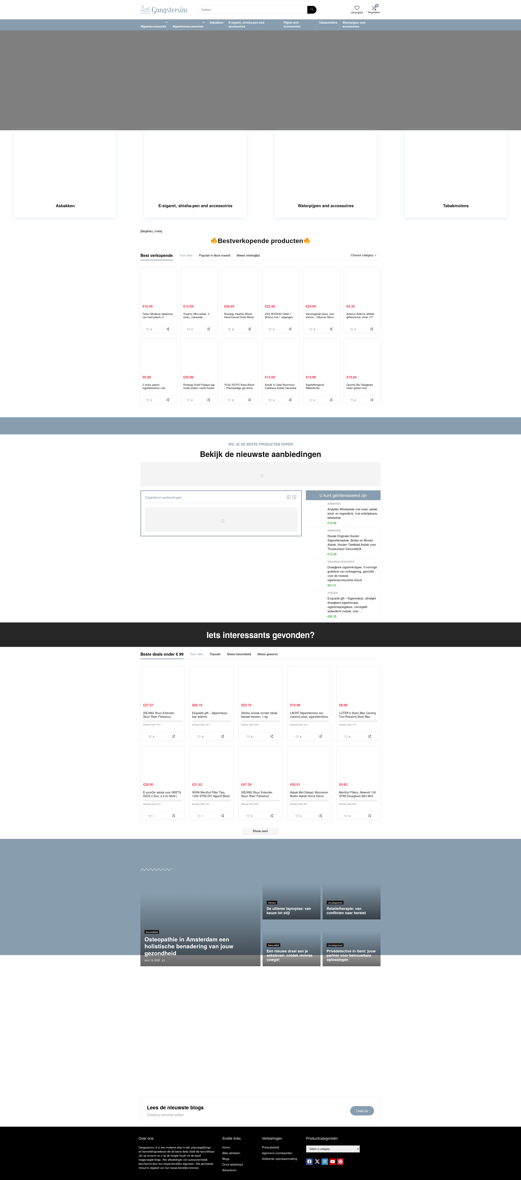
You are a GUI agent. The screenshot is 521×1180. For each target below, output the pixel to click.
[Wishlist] (357, 7)
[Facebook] (309, 1161)
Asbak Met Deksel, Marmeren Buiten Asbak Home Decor (309, 794)
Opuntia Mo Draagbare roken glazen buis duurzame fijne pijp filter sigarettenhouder (360, 389)
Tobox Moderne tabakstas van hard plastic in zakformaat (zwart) (157, 317)
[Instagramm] (325, 1161)
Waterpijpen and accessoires (354, 24)
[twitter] (317, 1161)
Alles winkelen (231, 1153)
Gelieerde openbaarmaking (279, 1159)
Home (226, 1147)
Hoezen (332, 592)
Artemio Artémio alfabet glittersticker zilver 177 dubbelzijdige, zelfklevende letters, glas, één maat (362, 318)
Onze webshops (232, 1164)
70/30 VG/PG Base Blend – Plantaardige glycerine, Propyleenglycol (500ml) (239, 388)
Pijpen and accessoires (292, 24)
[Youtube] (332, 1161)
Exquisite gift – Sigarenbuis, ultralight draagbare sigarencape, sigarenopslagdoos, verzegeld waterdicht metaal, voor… (351, 604)
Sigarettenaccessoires (188, 26)
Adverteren (229, 1170)
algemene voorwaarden (277, 1153)
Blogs (225, 1159)
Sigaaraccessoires (153, 26)
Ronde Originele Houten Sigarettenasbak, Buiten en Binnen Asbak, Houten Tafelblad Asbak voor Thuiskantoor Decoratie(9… (351, 542)
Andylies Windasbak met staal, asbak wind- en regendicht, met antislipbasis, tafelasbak (352, 513)
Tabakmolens (328, 22)
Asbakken (216, 22)
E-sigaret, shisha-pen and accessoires (246, 24)
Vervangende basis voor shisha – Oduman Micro (320, 315)
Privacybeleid (270, 1147)
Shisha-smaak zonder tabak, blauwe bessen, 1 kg (259, 715)
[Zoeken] (311, 10)
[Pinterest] (340, 1161)
